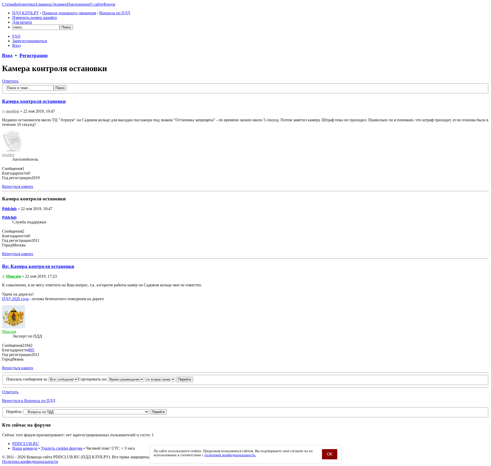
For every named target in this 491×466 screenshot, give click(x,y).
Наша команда (24, 448)
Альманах (43, 4)
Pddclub (9, 209)
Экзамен (59, 4)
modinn (12, 111)
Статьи (8, 4)
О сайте (96, 4)
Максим (13, 276)
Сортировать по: (93, 379)
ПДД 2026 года (15, 299)
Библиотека (24, 4)
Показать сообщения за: (27, 379)
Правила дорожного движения (69, 13)
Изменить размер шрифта (34, 17)
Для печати (22, 22)
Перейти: (14, 411)
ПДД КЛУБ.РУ (25, 13)
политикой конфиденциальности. (230, 455)
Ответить (10, 81)
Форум (109, 4)
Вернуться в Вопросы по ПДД (28, 400)
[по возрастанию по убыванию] (169, 379)
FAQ (16, 36)
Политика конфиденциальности (30, 461)
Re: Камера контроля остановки (38, 266)
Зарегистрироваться (29, 41)
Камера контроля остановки (34, 101)
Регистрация (33, 55)
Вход (16, 45)
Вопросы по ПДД (114, 13)
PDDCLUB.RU (25, 443)
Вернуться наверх (17, 186)
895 (31, 350)
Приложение (78, 4)
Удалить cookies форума (61, 448)
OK (330, 454)
